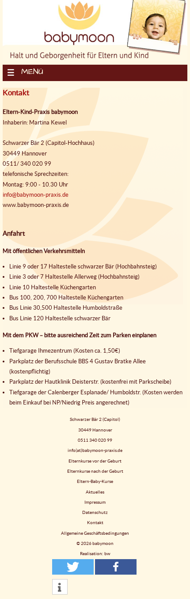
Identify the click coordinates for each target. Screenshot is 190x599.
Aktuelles (95, 492)
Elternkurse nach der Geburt (95, 471)
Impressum (95, 502)
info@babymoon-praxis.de (35, 194)
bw (107, 553)
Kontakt (95, 522)
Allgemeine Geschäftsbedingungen (95, 533)
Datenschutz (95, 512)
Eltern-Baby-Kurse (95, 481)
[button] (73, 567)
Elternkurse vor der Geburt (95, 461)
